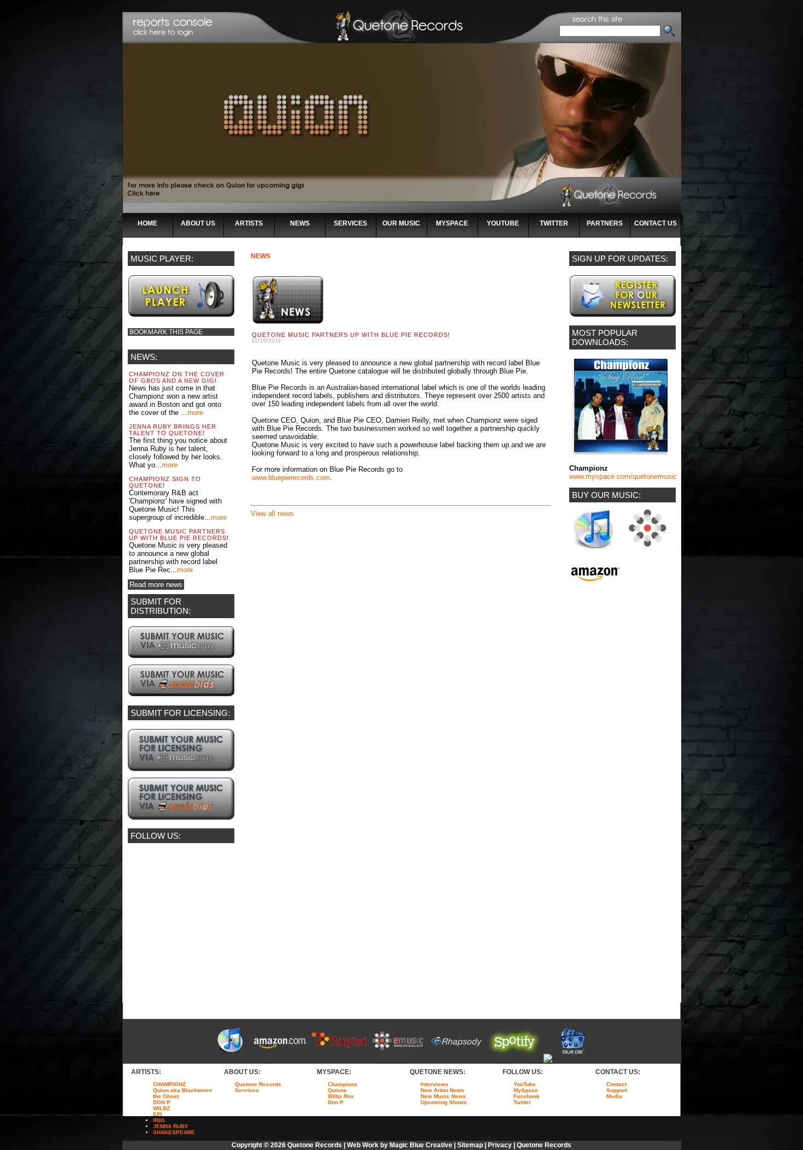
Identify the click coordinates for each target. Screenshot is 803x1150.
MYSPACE (452, 223)
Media (614, 1096)
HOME (147, 223)
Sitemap (470, 1145)
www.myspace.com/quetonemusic (623, 476)
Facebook (526, 1096)
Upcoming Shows (444, 1102)
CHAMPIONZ (169, 1084)
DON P (161, 1102)
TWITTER (554, 223)
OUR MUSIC (401, 223)
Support (616, 1090)
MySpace (525, 1090)
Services (247, 1090)
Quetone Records (258, 1084)
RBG (159, 1120)
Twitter (522, 1102)
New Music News (443, 1096)
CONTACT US (655, 223)
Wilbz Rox (341, 1096)
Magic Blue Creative (420, 1145)
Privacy (500, 1145)
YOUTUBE (503, 223)
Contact (616, 1084)
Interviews (434, 1084)
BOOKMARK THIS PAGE (166, 332)
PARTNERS (605, 223)
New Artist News (442, 1090)
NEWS (300, 223)
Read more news (155, 584)
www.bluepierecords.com (291, 477)
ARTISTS (249, 223)
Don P (336, 1102)
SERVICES (350, 223)
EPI (157, 1114)
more (195, 412)
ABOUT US (198, 223)
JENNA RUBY (170, 1126)
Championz (342, 1084)
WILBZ (161, 1108)
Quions (337, 1090)
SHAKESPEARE (174, 1132)
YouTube (524, 1084)
